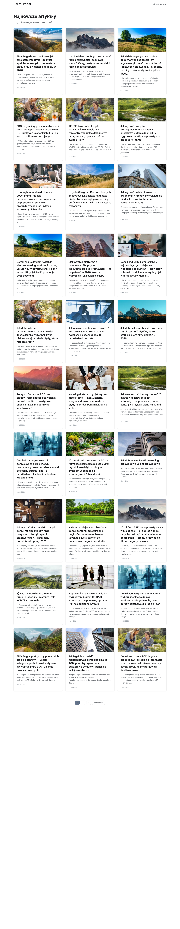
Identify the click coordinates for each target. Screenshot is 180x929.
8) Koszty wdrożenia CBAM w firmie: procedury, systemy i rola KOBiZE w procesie (36, 597)
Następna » (98, 703)
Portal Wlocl (22, 4)
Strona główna (159, 4)
